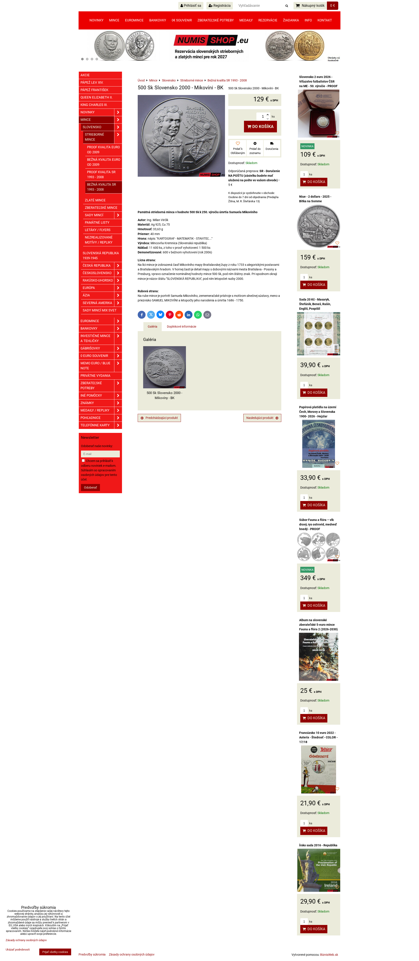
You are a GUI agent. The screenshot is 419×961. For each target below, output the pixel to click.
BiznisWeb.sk (329, 954)
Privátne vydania (95, 376)
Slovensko (92, 127)
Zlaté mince (95, 200)
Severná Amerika (97, 303)
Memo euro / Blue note (95, 365)
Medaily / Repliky (95, 410)
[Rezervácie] (209, 61)
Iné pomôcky (91, 396)
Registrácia (222, 5)
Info (308, 20)
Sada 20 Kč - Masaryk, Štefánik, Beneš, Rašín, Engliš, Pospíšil (315, 304)
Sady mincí (94, 215)
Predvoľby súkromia (92, 954)
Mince (114, 20)
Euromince (134, 20)
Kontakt (325, 20)
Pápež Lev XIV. (92, 83)
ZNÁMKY (87, 403)
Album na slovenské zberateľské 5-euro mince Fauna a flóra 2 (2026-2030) (318, 624)
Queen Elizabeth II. (97, 97)
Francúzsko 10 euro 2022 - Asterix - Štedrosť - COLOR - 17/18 (318, 737)
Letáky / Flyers (97, 230)
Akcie (85, 75)
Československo (97, 273)
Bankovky (157, 20)
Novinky (96, 20)
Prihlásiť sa (192, 5)
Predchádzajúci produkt (162, 418)
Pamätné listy (97, 223)
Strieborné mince (94, 137)
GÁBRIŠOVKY (90, 348)
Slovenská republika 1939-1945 (101, 255)
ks (310, 174)
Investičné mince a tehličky (95, 338)
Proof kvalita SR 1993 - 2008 (101, 174)
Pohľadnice (91, 418)
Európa (89, 288)
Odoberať (90, 487)
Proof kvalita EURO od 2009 (103, 149)
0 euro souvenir (94, 356)
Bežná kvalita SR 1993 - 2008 (101, 187)
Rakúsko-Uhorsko (98, 280)
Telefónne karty (95, 425)
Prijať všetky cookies (55, 952)
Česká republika (97, 266)
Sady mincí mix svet (100, 310)
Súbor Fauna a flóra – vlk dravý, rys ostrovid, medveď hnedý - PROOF (318, 524)
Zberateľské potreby (215, 20)
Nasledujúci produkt (259, 418)
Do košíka (262, 126)
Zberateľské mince (101, 208)
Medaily (246, 20)
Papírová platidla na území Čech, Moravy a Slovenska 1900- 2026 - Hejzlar (317, 411)
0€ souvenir (182, 20)
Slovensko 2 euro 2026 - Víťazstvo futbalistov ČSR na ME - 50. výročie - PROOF (318, 81)
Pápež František (94, 90)
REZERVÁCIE (267, 20)
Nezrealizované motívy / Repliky (99, 239)
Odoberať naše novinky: (97, 446)
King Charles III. (94, 105)
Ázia (86, 295)
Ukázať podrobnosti (18, 949)
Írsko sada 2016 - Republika (318, 845)
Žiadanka (291, 20)
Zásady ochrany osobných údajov (132, 954)
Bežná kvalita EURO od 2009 (103, 162)
